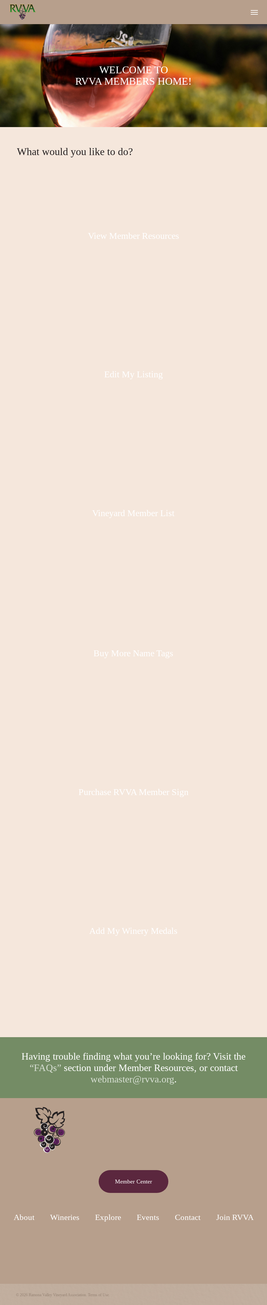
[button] (254, 12)
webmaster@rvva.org (132, 1079)
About (24, 1217)
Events (148, 1217)
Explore (108, 1217)
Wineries (64, 1217)
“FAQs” (45, 1067)
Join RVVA (235, 1217)
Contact (188, 1217)
